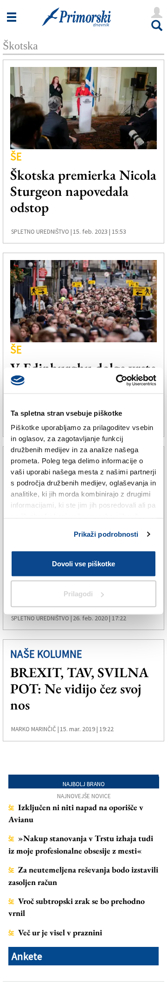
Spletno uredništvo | (41, 232)
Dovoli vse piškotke (83, 563)
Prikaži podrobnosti (106, 534)
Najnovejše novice (84, 796)
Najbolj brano (84, 784)
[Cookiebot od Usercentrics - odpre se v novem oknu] (117, 381)
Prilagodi (78, 594)
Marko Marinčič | (35, 729)
